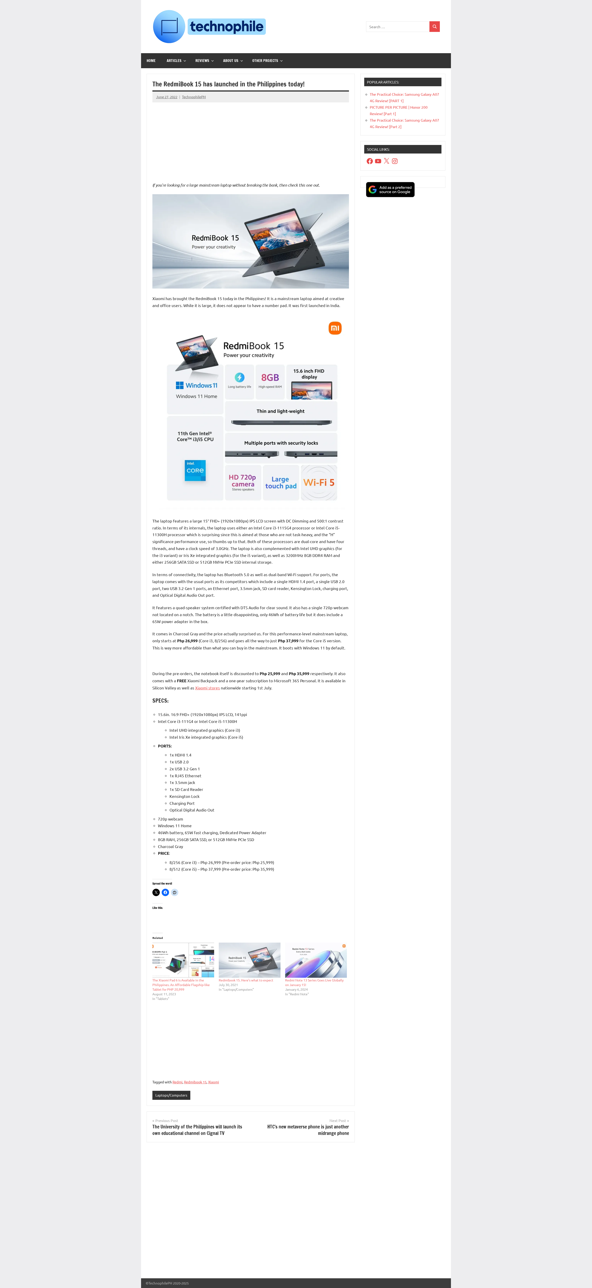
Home (151, 60)
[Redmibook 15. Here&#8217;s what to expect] (250, 960)
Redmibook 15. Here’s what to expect (246, 980)
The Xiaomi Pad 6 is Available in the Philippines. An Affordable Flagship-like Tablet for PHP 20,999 (181, 984)
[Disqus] (251, 1212)
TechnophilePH (194, 97)
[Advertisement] (250, 138)
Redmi (177, 1082)
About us (230, 60)
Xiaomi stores (207, 687)
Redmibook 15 (195, 1082)
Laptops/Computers (171, 1095)
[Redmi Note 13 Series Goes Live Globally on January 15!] (316, 960)
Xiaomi (213, 1082)
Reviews (202, 60)
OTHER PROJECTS (265, 60)
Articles (174, 60)
